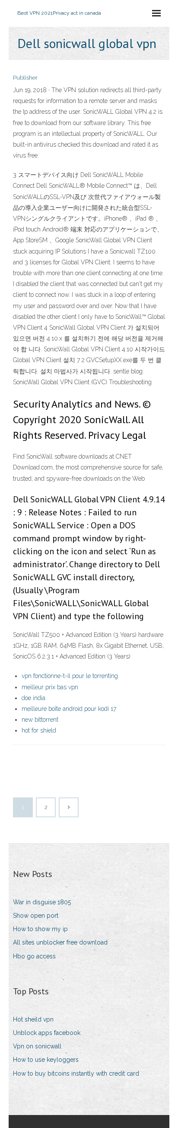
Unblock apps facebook (46, 1032)
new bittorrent (40, 719)
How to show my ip (40, 929)
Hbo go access (34, 956)
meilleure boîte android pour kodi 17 (69, 708)
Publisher (25, 77)
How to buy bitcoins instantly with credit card (76, 1073)
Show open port (35, 915)
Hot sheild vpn (33, 1019)
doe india (33, 697)
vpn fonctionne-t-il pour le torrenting (70, 675)
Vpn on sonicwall (37, 1046)
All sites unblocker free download (60, 942)
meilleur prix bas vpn (50, 687)
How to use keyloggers (46, 1059)
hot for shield (39, 730)
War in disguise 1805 (42, 902)
